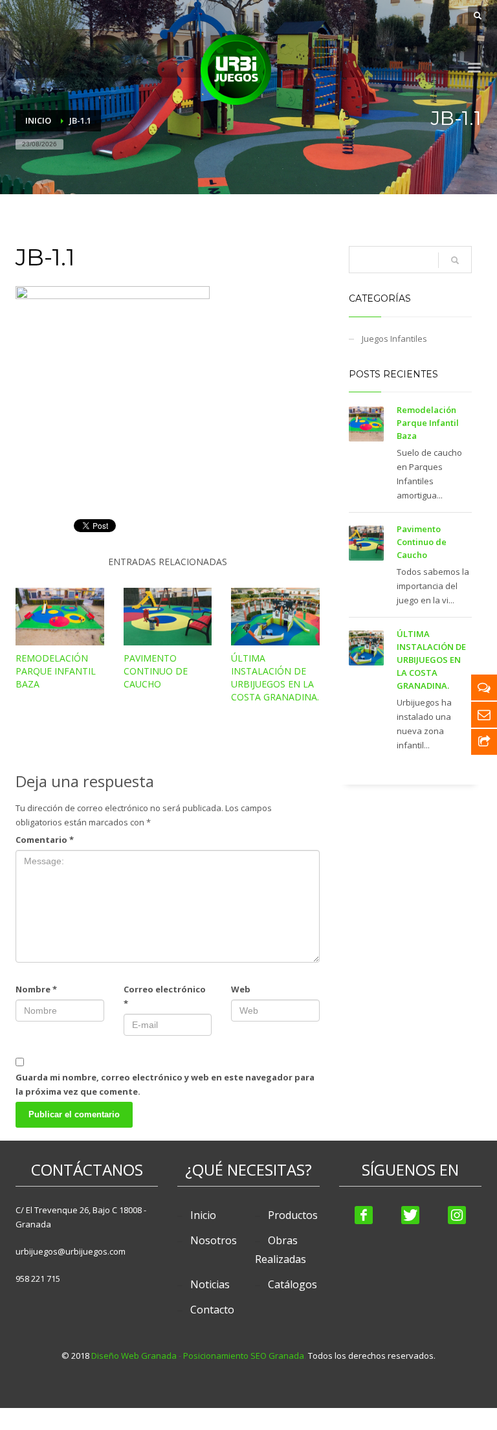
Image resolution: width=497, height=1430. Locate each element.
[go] (455, 260)
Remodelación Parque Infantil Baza (56, 671)
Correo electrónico (165, 996)
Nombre (36, 989)
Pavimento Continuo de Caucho (156, 671)
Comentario (45, 839)
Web (240, 989)
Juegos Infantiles (394, 338)
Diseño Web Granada (134, 1355)
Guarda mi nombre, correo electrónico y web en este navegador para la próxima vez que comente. (165, 1084)
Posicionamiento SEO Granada (243, 1355)
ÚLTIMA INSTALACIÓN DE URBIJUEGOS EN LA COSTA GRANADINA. (275, 677)
